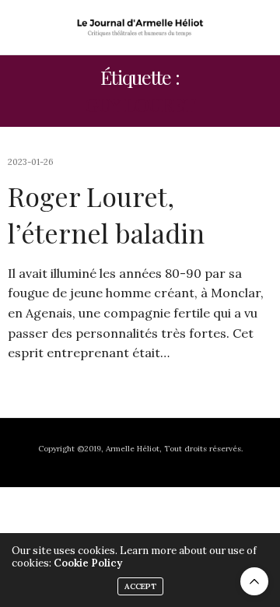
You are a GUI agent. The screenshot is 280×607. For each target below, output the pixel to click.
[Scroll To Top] (254, 581)
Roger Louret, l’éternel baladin (106, 214)
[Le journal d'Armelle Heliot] (140, 27)
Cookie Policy (88, 563)
